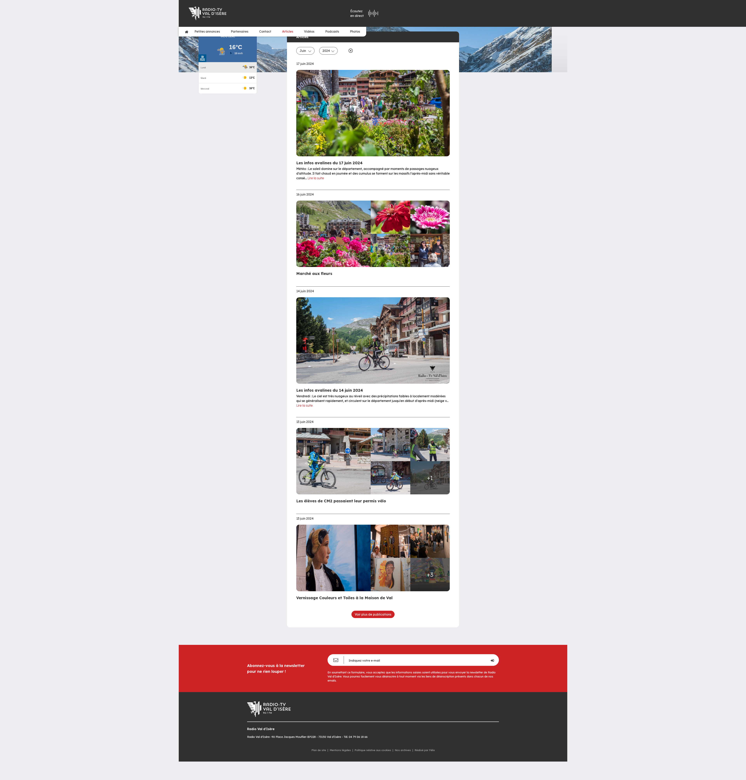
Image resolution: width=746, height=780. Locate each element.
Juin (303, 51)
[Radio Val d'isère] (244, 13)
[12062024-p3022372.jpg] (390, 574)
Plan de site (318, 750)
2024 (326, 51)
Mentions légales (340, 750)
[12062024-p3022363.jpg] (390, 541)
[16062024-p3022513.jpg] (430, 250)
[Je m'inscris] (492, 660)
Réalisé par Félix (425, 750)
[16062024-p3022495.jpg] (390, 250)
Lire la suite (316, 178)
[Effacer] (350, 51)
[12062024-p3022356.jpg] (430, 541)
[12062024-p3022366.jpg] (334, 558)
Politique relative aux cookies (373, 750)
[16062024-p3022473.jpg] (334, 234)
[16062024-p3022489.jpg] (430, 217)
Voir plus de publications (373, 614)
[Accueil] (186, 31)
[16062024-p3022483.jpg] (390, 217)
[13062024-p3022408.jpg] (334, 461)
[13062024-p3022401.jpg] (390, 444)
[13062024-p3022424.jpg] (430, 444)
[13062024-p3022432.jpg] (390, 477)
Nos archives (403, 750)
